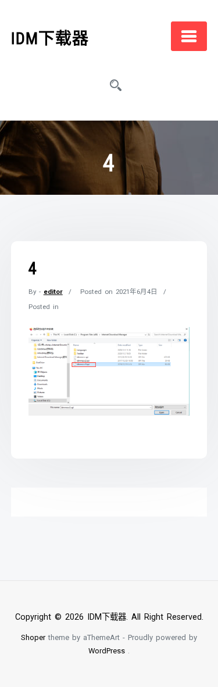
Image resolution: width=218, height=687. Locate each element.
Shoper (33, 637)
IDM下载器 (50, 38)
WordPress (106, 650)
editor (53, 292)
